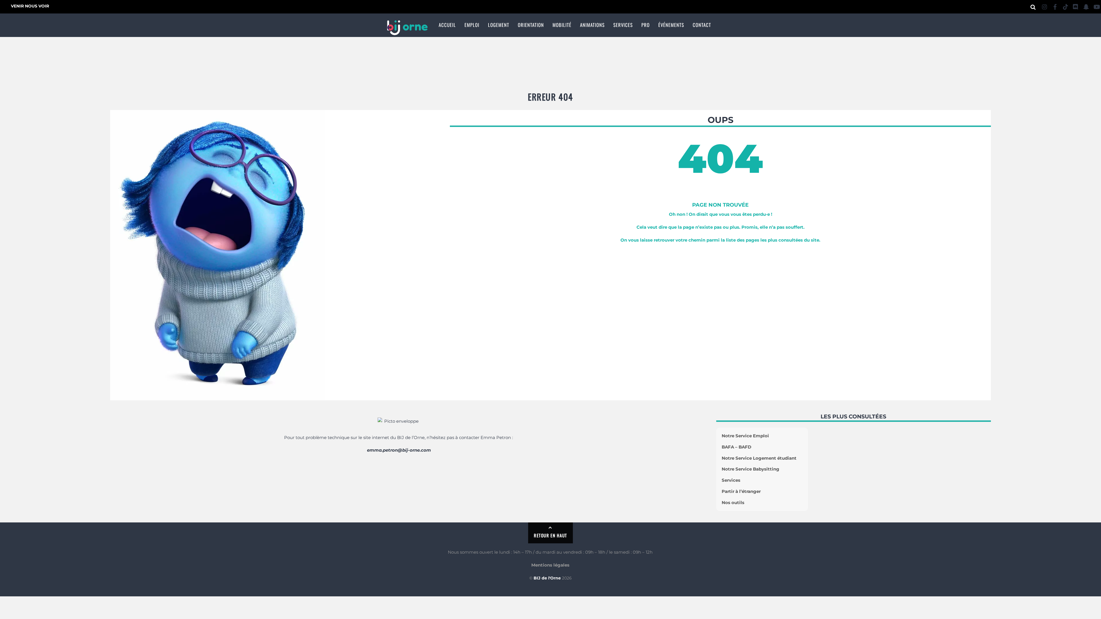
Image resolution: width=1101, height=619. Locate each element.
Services (623, 24)
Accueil (447, 24)
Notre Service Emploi (745, 435)
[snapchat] (1086, 6)
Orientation (531, 24)
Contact (702, 24)
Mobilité (562, 24)
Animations (592, 24)
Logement (498, 24)
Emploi (471, 24)
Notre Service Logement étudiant (759, 458)
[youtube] (1096, 6)
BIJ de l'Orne (547, 578)
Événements (671, 24)
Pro (645, 24)
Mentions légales (550, 565)
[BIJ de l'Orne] (407, 32)
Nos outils (733, 502)
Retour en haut (550, 535)
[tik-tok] (1065, 6)
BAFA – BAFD (736, 447)
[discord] (1076, 6)
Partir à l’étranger (741, 491)
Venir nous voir (30, 6)
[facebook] (1055, 6)
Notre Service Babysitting (750, 469)
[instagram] (1045, 6)
